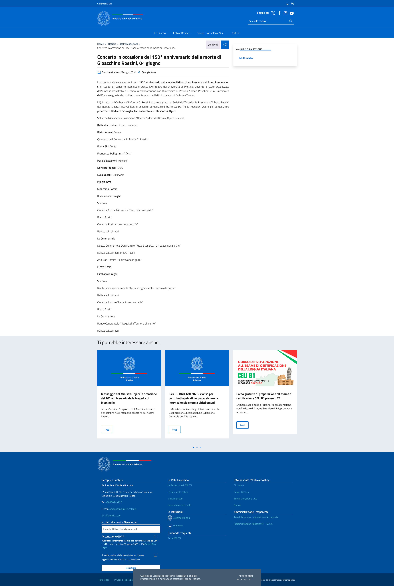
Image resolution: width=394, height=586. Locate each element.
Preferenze (246, 576)
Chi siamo (239, 485)
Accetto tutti (245, 579)
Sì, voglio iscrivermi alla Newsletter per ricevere (123, 555)
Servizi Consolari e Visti (245, 498)
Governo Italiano (104, 3)
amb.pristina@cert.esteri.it (123, 509)
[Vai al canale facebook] (278, 13)
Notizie (112, 44)
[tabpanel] (129, 397)
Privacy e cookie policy (125, 580)
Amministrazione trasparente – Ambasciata (256, 517)
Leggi (109, 429)
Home (100, 44)
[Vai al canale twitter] (272, 13)
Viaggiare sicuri (175, 498)
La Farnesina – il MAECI (180, 485)
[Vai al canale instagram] (285, 13)
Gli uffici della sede (111, 515)
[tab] (193, 447)
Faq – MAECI (174, 538)
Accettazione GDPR (113, 536)
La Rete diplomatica (178, 492)
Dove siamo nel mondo (179, 505)
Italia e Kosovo (241, 492)
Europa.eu (177, 525)
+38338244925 (113, 502)
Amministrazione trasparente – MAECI (253, 524)
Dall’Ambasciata (129, 44)
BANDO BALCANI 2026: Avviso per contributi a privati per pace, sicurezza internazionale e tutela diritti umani (193, 398)
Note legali (104, 580)
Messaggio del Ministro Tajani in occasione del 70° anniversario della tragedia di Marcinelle (129, 398)
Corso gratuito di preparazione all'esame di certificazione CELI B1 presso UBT (264, 396)
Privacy (148, 544)
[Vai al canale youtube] (291, 13)
